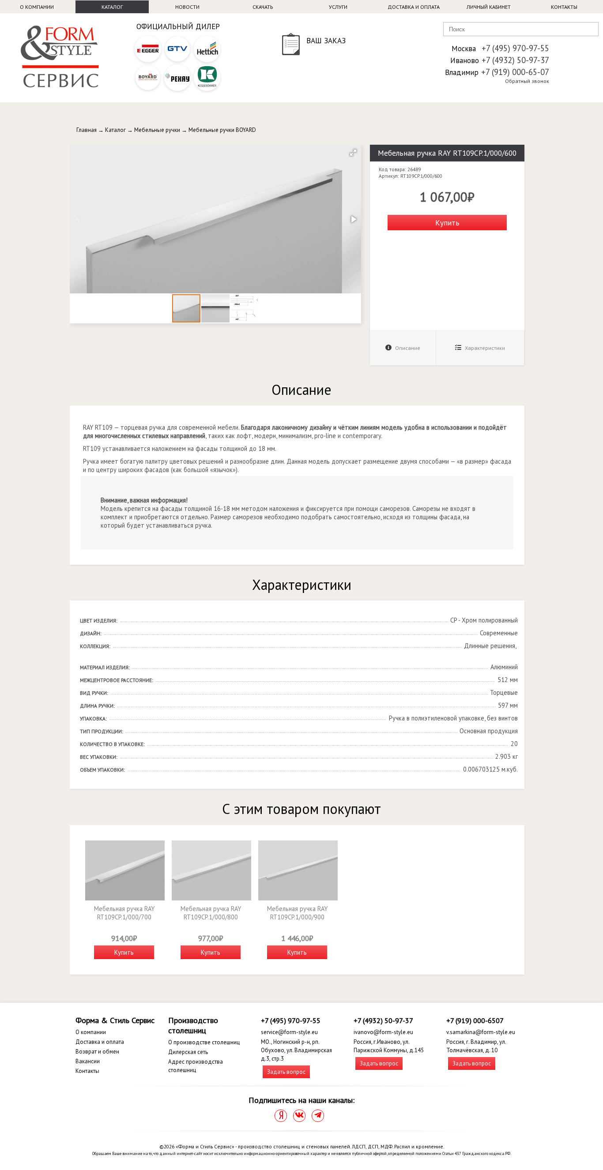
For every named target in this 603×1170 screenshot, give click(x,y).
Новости (187, 7)
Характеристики (484, 348)
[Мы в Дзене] (281, 1116)
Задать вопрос (286, 1072)
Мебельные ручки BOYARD (222, 130)
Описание (407, 348)
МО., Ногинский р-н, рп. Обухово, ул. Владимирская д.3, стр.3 (296, 1050)
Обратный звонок (527, 81)
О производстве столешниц (204, 1042)
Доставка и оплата (414, 7)
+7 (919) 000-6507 (475, 1020)
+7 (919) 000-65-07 (515, 72)
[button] (353, 153)
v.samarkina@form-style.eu (480, 1032)
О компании (37, 7)
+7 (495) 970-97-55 (515, 48)
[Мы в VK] (299, 1116)
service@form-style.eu (289, 1032)
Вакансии (87, 1061)
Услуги (338, 7)
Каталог (112, 7)
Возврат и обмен (97, 1051)
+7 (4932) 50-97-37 (515, 60)
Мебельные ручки (157, 130)
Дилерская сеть (188, 1052)
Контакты (564, 7)
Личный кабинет (489, 7)
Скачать (263, 7)
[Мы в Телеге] (318, 1116)
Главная (86, 130)
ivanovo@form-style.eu (383, 1032)
